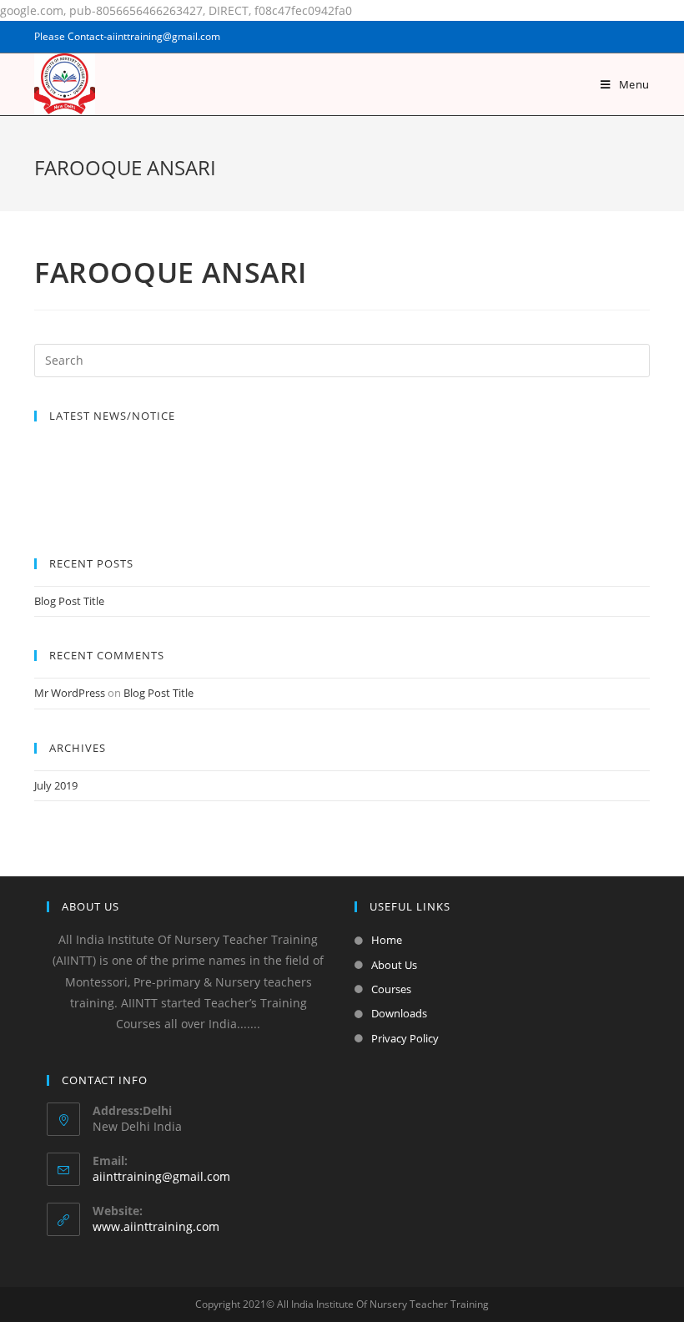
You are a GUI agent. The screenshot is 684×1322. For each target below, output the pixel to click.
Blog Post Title (69, 600)
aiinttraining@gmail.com (161, 1176)
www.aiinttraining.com (156, 1226)
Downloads (399, 1013)
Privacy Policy (405, 1038)
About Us (394, 964)
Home (386, 939)
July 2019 (56, 785)
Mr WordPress (69, 692)
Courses (391, 989)
